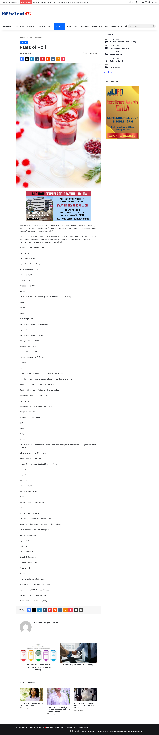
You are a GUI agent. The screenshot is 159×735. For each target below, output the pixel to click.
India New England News (46, 622)
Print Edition (116, 26)
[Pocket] (63, 59)
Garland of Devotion (117, 61)
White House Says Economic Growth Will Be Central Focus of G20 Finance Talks (60, 2)
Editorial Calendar (103, 731)
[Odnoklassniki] (58, 59)
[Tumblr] (37, 59)
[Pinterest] (42, 59)
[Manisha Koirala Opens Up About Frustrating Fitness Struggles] (85, 694)
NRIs (75, 26)
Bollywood (8, 26)
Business (20, 26)
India (50, 26)
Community (31, 26)
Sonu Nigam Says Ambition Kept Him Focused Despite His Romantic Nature (58, 709)
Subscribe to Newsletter (118, 731)
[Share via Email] (76, 610)
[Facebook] (22, 59)
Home (23, 37)
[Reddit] (48, 59)
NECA (69, 26)
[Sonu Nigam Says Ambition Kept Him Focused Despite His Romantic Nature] (58, 696)
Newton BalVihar (116, 54)
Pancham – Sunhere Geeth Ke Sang (123, 42)
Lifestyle (60, 26)
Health (42, 26)
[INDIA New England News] (16, 14)
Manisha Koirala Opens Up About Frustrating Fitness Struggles (84, 705)
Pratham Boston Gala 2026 (119, 48)
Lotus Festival (115, 67)
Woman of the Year (100, 26)
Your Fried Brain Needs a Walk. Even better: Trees (31, 704)
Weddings (84, 26)
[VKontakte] (53, 59)
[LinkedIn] (32, 59)
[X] (27, 59)
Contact (83, 731)
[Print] (81, 610)
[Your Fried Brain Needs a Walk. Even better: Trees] (31, 694)
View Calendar (108, 72)
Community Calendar (135, 731)
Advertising (91, 731)
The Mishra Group (82, 727)
